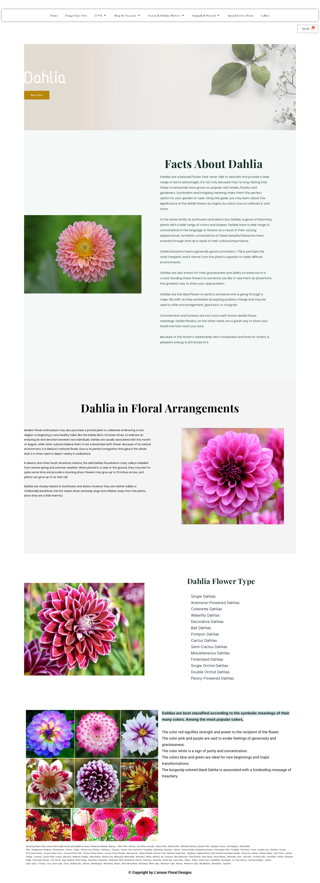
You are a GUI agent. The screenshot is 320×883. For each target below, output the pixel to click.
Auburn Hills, (161, 846)
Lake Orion (279, 853)
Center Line (86, 850)
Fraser (253, 850)
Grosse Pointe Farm (53, 853)
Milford (156, 857)
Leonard (37, 857)
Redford (70, 860)
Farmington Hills (221, 850)
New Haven (207, 857)
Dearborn (168, 850)
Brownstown (58, 850)
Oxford (280, 857)
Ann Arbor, (141, 846)
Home (54, 15)
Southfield (215, 860)
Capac (76, 850)
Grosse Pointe (35, 853)
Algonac (112, 846)
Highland (191, 853)
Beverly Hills (203, 846)
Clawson (115, 850)
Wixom (179, 863)
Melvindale (129, 857)
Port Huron (56, 860)
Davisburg (158, 850)
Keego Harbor (266, 853)
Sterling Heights (255, 860)
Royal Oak (167, 860)
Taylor (34, 863)
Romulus (147, 860)
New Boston (195, 857)
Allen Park (122, 846)
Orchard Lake (259, 857)
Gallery (265, 15)
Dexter (184, 850)
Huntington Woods (231, 853)
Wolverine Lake (191, 863)
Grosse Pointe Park (73, 853)
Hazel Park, (180, 853)
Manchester (95, 857)
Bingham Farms (218, 846)
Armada (150, 846)
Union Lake (57, 863)
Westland (143, 863)
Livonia (58, 857)
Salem (187, 860)
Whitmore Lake (168, 863)
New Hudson (220, 857)
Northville (231, 857)
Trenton (41, 863)
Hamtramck (131, 853)
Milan (148, 857)
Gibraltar (274, 850)
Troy (49, 863)
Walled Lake (75, 863)
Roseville (157, 860)
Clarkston (105, 850)
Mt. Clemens (167, 857)
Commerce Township (142, 850)
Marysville (119, 857)
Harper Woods (145, 853)
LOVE (98, 15)
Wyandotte (216, 863)
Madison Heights (80, 857)
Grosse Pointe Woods (115, 853)
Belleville (185, 846)
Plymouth (37, 860)
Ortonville (271, 857)
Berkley (193, 846)
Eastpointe (200, 850)
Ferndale (235, 850)
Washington (96, 863)
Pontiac (45, 860)
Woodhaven (204, 863)
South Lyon (204, 860)
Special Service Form (240, 15)
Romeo (138, 860)
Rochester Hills (115, 860)
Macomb (67, 857)
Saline (195, 860)
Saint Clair (178, 860)
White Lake (154, 863)
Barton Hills (173, 846)
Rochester (102, 860)
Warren (86, 863)
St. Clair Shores (239, 860)
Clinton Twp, (126, 850)
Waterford (108, 863)
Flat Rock (244, 850)
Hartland (170, 853)
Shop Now (37, 95)
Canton (69, 850)
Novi (239, 857)
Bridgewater (37, 850)
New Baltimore (181, 857)
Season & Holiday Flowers (164, 15)
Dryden (191, 850)
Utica (66, 863)
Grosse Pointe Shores (93, 853)
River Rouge (81, 860)
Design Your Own (76, 15)
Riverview (92, 860)
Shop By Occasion (125, 15)
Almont (132, 846)
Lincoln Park (48, 857)
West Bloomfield (129, 863)
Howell (219, 853)
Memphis (140, 857)
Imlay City (245, 853)
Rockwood (129, 860)
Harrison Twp (159, 853)
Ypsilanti (227, 863)
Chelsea (96, 850)
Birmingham (232, 846)
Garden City (263, 850)
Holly (212, 853)
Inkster (255, 853)
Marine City (107, 857)
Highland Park (202, 853)
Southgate (226, 860)
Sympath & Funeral (204, 15)
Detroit (177, 850)
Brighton (47, 850)
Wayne (117, 863)
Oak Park (247, 857)
